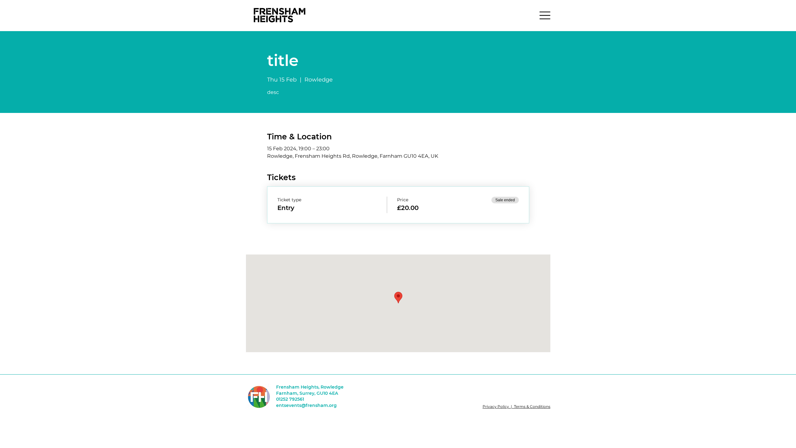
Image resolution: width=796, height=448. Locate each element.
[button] (544, 15)
